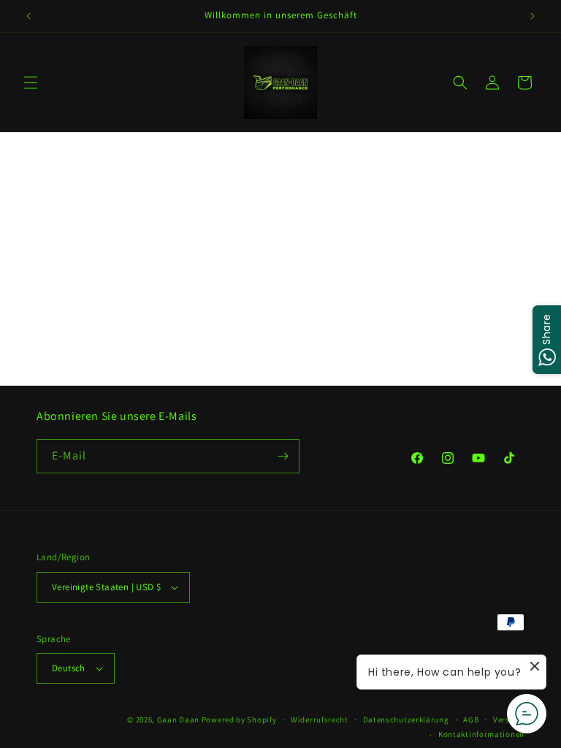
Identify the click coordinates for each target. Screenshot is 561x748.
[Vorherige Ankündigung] (28, 16)
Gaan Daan (178, 719)
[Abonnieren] (283, 456)
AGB (470, 719)
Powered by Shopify (239, 719)
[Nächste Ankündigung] (532, 16)
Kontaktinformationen (481, 734)
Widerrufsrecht (319, 719)
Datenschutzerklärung (406, 719)
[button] (31, 82)
